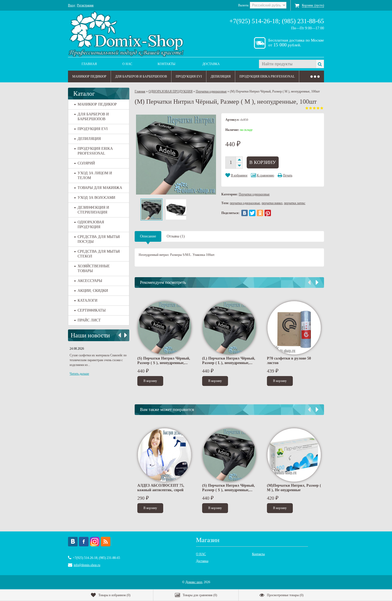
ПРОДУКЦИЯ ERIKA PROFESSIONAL (267, 76)
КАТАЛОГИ (87, 300)
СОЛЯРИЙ (86, 163)
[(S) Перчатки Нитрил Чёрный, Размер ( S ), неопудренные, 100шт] (164, 327)
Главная (89, 64)
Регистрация (85, 5)
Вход (71, 5)
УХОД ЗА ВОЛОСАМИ (96, 198)
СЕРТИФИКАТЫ (92, 310)
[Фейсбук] (84, 541)
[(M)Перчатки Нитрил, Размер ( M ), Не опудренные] (294, 455)
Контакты (166, 64)
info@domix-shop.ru (87, 565)
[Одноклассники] (260, 213)
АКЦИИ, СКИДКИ (93, 291)
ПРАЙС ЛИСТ (89, 320)
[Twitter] (252, 213)
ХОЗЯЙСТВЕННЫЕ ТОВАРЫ (94, 268)
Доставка (211, 64)
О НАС (127, 64)
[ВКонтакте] (244, 213)
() (114, 595)
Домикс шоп (193, 582)
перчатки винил (272, 203)
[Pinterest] (268, 213)
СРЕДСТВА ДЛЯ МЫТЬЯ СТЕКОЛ (99, 253)
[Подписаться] (105, 541)
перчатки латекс (294, 203)
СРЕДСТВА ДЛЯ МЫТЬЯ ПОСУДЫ (99, 239)
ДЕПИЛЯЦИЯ (221, 76)
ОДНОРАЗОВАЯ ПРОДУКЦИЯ (91, 224)
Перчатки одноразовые (211, 91)
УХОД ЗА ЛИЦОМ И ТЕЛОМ (95, 175)
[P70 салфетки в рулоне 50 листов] (294, 327)
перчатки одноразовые (245, 203)
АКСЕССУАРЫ (90, 281)
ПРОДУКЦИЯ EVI (189, 76)
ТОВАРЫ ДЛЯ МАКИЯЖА (100, 188)
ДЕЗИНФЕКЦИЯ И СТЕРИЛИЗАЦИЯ (93, 209)
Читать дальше (79, 374)
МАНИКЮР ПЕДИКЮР (89, 76)
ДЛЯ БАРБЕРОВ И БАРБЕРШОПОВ (141, 76)
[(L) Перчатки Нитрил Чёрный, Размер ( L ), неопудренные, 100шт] (229, 327)
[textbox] (287, 64)
